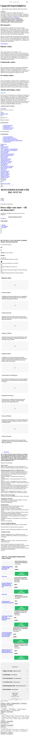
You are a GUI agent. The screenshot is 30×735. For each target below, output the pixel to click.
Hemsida (4, 225)
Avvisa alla (12, 19)
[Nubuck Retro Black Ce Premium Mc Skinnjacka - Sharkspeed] (8, 568)
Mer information (4, 43)
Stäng (2, 198)
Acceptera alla (19, 19)
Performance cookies (5, 22)
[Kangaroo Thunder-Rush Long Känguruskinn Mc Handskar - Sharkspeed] (8, 618)
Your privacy (3, 20)
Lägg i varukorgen (21, 573)
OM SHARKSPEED (8, 136)
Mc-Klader (4, 227)
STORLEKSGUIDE (8, 125)
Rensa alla (3, 704)
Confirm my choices (5, 106)
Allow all (12, 106)
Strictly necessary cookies (16, 22)
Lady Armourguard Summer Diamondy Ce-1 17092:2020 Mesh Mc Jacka (20, 628)
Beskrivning (6, 452)
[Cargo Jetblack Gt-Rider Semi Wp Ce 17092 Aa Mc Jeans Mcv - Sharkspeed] (7, 585)
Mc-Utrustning (5, 226)
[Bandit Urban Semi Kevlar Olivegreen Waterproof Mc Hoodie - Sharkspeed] (8, 651)
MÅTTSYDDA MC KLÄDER (10, 139)
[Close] (1, 702)
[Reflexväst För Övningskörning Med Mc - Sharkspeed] (8, 602)
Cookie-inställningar (5, 19)
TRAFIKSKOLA (7, 141)
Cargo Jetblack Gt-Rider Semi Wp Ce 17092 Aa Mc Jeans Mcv (20, 579)
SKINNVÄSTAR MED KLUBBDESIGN (13, 140)
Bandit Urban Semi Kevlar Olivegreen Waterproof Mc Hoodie (21, 645)
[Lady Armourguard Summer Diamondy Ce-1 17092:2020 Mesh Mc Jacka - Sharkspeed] (7, 634)
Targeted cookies (11, 20)
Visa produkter (10, 704)
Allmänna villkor (15, 694)
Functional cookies (19, 20)
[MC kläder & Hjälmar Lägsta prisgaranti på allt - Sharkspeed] (3, 108)
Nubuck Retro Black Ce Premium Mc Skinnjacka (21, 562)
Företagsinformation (15, 693)
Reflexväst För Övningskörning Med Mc (21, 596)
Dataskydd (15, 695)
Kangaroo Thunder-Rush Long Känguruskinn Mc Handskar (21, 612)
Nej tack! (3, 11)
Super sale (4, 576)
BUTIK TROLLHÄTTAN (9, 138)
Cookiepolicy (17, 17)
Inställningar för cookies (15, 696)
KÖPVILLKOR (7, 126)
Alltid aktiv (3, 92)
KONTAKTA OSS (7, 129)
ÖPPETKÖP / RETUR (8, 127)
